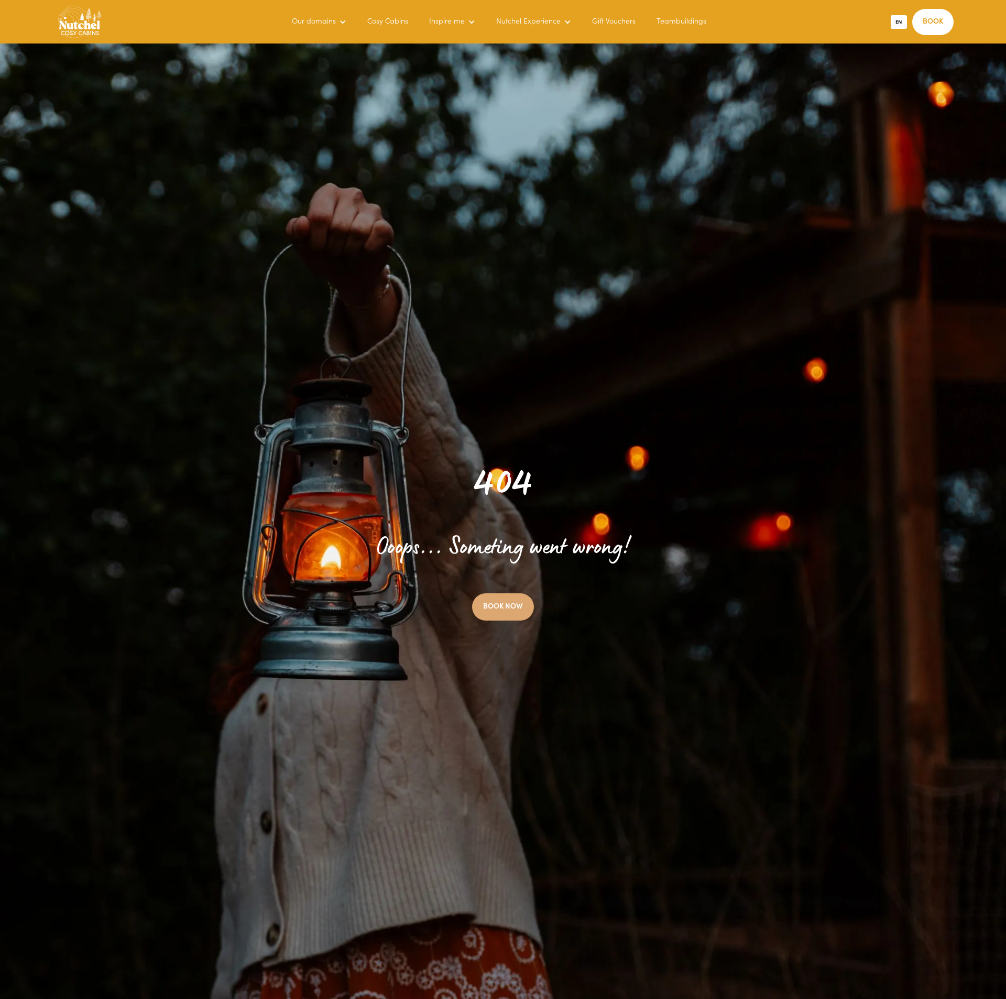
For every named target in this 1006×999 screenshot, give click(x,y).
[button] (319, 22)
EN (898, 21)
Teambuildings (681, 22)
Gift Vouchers (614, 22)
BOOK (933, 22)
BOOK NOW (503, 607)
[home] (79, 21)
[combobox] (899, 22)
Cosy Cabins (387, 22)
